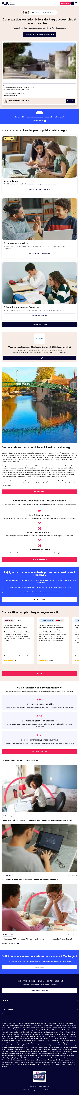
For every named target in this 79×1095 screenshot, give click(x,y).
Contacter (70, 101)
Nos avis (39, 674)
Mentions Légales (50, 1090)
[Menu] (76, 3)
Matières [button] (5, 1000)
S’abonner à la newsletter (39, 990)
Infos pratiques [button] (7, 1009)
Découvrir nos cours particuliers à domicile (39, 34)
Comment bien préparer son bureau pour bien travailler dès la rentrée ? (39, 117)
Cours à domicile (12, 181)
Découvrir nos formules (39, 324)
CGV (24, 1090)
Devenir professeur (39, 599)
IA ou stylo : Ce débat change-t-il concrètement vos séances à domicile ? (30, 880)
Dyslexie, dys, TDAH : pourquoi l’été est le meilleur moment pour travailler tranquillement (37, 939)
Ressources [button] (6, 1014)
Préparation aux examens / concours (21, 307)
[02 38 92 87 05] (72, 3)
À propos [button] (5, 1005)
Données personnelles (35, 1090)
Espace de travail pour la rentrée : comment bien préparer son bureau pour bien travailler (37, 820)
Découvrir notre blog (9, 943)
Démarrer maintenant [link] (39, 559)
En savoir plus (39, 358)
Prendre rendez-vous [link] (39, 752)
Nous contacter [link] (39, 492)
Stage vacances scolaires (16, 243)
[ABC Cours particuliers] (8, 3)
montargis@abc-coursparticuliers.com (16, 89)
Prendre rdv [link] (65, 3)
